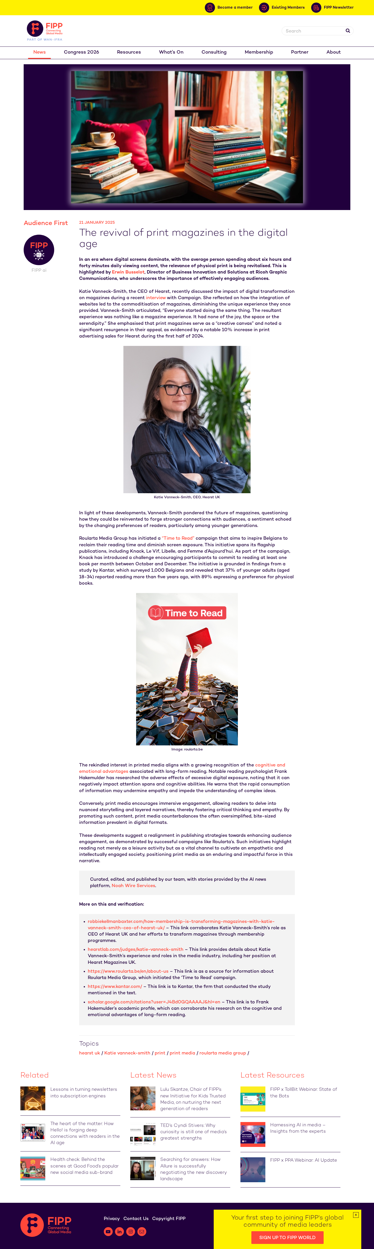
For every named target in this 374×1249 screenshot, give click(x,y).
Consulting (214, 52)
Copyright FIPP (168, 1218)
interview (156, 298)
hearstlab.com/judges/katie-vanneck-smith (135, 949)
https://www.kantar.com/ (115, 986)
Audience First (46, 223)
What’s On (171, 52)
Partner (299, 52)
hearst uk (89, 1053)
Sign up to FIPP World (287, 1238)
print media (182, 1053)
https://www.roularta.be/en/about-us (128, 971)
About (333, 52)
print (160, 1053)
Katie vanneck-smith (127, 1053)
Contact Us (136, 1218)
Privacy (112, 1218)
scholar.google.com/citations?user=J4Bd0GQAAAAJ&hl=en (154, 1002)
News (39, 52)
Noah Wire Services (133, 886)
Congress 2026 (81, 52)
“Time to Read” (178, 538)
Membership (259, 52)
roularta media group (222, 1053)
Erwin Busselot (128, 272)
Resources (129, 52)
